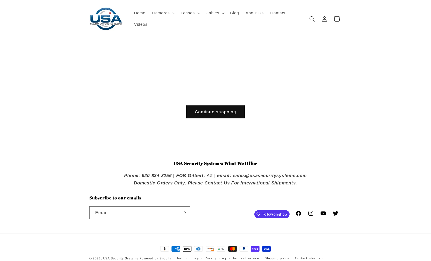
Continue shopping (215, 111)
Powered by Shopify (155, 258)
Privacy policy (216, 258)
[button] (163, 13)
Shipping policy (277, 258)
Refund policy (188, 258)
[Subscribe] (184, 212)
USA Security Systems (121, 258)
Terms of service (246, 258)
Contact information (311, 258)
